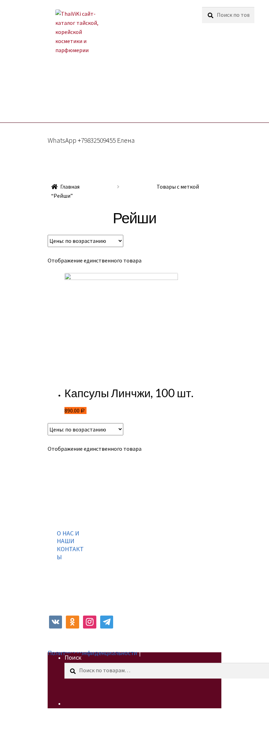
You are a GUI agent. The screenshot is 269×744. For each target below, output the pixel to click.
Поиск (73, 657)
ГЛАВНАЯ (53, 90)
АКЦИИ (86, 90)
